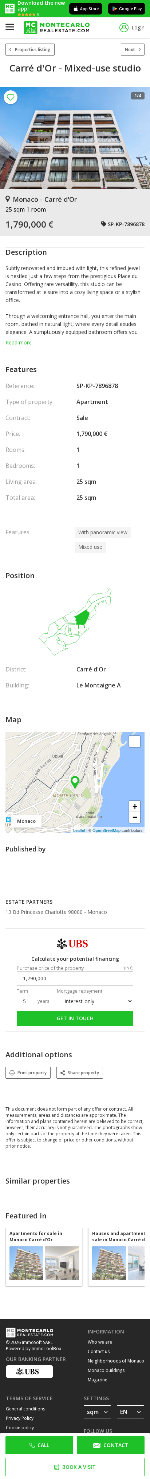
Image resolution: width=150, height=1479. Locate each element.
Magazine (97, 1380)
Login (138, 27)
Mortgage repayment (79, 991)
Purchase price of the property (50, 968)
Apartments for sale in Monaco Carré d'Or (35, 1236)
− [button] (135, 817)
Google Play (130, 8)
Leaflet (79, 830)
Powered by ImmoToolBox (33, 1348)
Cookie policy (20, 1428)
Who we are (100, 1342)
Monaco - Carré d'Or (45, 199)
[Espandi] (134, 741)
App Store (89, 8)
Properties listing (33, 49)
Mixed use (90, 546)
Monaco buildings (106, 1370)
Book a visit (79, 1466)
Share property (83, 1073)
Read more (18, 342)
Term (22, 991)
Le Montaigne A (98, 685)
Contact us (99, 1351)
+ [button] (135, 806)
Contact (116, 1445)
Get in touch (75, 1018)
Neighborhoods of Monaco (116, 1361)
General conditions (25, 1409)
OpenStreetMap (106, 830)
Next (130, 49)
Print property (32, 1073)
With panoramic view (102, 532)
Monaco (97, 911)
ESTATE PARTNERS (28, 901)
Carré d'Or (91, 669)
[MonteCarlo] (57, 27)
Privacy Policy (19, 1418)
